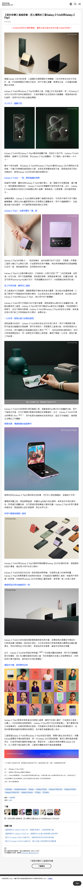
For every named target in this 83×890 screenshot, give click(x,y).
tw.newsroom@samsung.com (29, 853)
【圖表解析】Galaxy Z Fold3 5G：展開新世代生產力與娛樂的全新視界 (31, 833)
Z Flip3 (37, 792)
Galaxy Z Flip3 (41, 789)
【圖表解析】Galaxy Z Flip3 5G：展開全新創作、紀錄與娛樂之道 (29, 830)
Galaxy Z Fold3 (70, 789)
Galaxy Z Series (27, 792)
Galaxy (31, 789)
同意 (77, 883)
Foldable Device (20, 789)
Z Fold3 (46, 792)
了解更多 (49, 878)
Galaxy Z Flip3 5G (55, 789)
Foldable (8, 789)
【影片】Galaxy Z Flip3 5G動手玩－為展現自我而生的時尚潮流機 (29, 837)
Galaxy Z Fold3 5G (12, 792)
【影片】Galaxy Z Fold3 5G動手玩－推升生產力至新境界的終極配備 (30, 841)
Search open (75, 4)
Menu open (79, 4)
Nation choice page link (71, 4)
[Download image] (7, 812)
